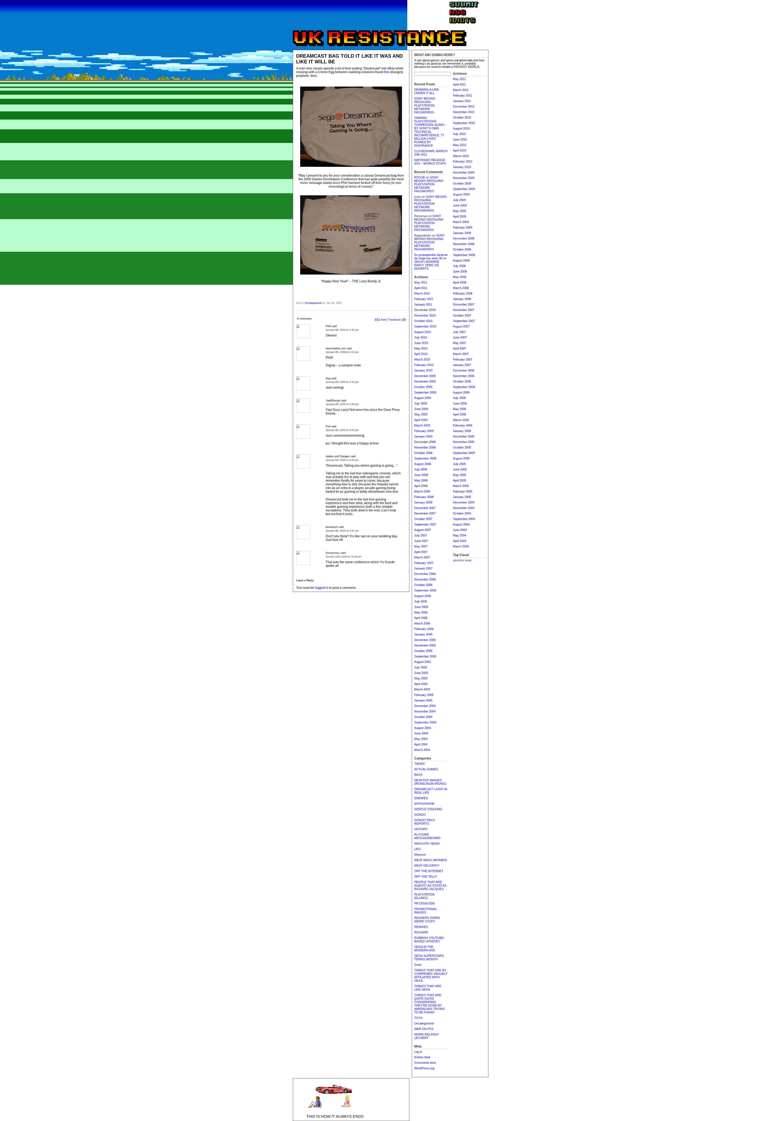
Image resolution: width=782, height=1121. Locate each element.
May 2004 (420, 739)
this (386, 72)
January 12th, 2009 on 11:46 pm (343, 556)
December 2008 (425, 442)
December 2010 (425, 310)
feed (380, 319)
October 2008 (423, 453)
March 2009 (422, 425)
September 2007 (425, 524)
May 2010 (420, 348)
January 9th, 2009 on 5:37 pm (342, 530)
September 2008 (425, 458)
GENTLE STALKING (428, 809)
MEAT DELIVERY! (426, 865)
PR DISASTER (424, 903)
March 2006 (422, 623)
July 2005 (420, 667)
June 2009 (421, 409)
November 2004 (425, 711)
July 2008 (420, 469)
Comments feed (425, 1062)
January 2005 (423, 700)
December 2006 (425, 574)
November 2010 (425, 315)
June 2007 (421, 541)
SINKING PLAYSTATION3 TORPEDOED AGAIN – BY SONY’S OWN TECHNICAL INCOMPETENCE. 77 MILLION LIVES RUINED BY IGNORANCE (430, 131)
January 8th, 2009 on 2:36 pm (342, 404)
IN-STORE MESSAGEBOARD (427, 836)
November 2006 (425, 579)
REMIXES (421, 927)
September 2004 (425, 722)
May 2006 (420, 612)
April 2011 (420, 288)
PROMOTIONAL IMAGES (425, 910)
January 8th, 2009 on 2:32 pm (342, 382)
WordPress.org (424, 1068)
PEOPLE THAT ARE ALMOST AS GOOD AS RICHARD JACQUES (430, 885)
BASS (418, 774)
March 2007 (422, 557)
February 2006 (424, 629)
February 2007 (424, 563)
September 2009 (425, 392)
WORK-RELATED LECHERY (426, 1036)
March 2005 (422, 689)
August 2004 (422, 728)
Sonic (418, 964)
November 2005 (425, 645)
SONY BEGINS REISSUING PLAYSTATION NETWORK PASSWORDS (424, 105)
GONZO (420, 814)
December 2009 (425, 376)
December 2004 (425, 706)
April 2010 (420, 354)
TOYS (418, 1018)
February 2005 (424, 695)
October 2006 (423, 585)
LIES (417, 849)
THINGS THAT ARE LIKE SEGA (427, 988)
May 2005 (420, 678)
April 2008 (420, 486)
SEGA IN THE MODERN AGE (424, 948)
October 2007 (423, 519)
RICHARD (421, 932)
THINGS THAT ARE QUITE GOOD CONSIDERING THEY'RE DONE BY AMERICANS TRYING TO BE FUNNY (429, 1004)
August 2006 (422, 596)
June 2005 (421, 673)
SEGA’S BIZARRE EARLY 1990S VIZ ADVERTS (426, 265)
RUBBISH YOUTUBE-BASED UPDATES (429, 939)
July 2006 (420, 601)
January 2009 (423, 436)
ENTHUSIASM (424, 803)
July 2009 (420, 403)
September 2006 (425, 590)
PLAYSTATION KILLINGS (424, 896)
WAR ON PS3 (423, 1029)
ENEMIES (421, 798)
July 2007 (420, 535)
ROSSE (419, 177)
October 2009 (423, 387)
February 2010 (424, 365)
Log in (418, 1051)
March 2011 (422, 293)
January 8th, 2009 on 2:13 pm (342, 352)
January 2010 (423, 370)
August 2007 (422, 530)
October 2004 (423, 717)
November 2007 (425, 513)
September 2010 (425, 326)
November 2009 (425, 381)
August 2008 (422, 464)
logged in (321, 587)
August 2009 (422, 398)
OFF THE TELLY (425, 876)
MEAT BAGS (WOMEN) (430, 860)
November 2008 (425, 447)
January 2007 (423, 568)
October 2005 (423, 651)
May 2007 (420, 546)
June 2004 (421, 733)
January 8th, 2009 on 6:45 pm (342, 460)
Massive (420, 854)
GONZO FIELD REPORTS (424, 822)
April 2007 (420, 552)
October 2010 (423, 321)
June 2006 (421, 607)
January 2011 (423, 304)
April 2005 (420, 684)
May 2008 (420, 480)
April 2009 (420, 420)
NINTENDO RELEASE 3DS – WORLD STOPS (430, 161)
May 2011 (420, 282)
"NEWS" (419, 763)
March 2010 (422, 359)
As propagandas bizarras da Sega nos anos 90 (431, 256)
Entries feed (422, 1057)
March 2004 (422, 750)
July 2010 (420, 337)
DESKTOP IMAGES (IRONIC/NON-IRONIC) (430, 782)
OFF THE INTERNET (428, 871)
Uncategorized (313, 302)
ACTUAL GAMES (426, 769)
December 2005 (425, 640)
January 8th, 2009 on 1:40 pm (342, 330)
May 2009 (420, 414)
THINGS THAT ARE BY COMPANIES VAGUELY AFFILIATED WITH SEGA (430, 975)
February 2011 (423, 299)
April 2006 (420, 618)
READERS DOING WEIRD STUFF (427, 919)
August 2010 (422, 332)
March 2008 (422, 491)
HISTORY (421, 829)
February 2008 (424, 497)
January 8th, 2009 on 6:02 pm (342, 430)
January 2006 (423, 634)
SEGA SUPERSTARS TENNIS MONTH (429, 957)
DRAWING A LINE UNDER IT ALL (426, 91)
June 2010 (421, 343)
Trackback (397, 319)
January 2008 (423, 502)
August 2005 (422, 662)
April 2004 (420, 744)
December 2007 (425, 508)
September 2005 (425, 656)
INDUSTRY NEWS (427, 843)
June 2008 (421, 475)
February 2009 (424, 431)
